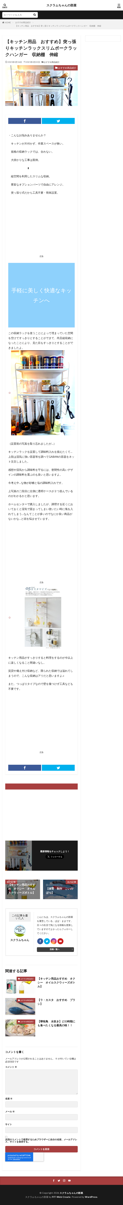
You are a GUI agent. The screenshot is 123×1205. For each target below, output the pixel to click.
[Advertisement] (41, 226)
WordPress (91, 1197)
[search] (34, 15)
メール (10, 1111)
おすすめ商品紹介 (23, 22)
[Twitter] (58, 121)
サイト (8, 1124)
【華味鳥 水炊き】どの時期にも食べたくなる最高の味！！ (56, 1023)
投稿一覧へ (55, 949)
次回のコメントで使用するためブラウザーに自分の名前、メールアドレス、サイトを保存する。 (41, 1140)
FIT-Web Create (61, 1197)
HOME (8, 22)
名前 (8, 1098)
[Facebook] (24, 121)
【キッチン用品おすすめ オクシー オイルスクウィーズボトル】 (56, 982)
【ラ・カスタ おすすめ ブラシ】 (56, 1001)
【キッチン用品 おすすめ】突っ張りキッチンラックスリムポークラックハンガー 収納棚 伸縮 (58, 26)
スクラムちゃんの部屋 (61, 5)
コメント (11, 1067)
